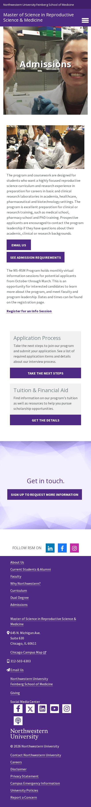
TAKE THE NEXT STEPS (45, 373)
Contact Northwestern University (35, 755)
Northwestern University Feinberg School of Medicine (38, 5)
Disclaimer (18, 769)
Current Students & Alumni (30, 569)
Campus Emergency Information (35, 783)
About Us (17, 562)
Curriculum (18, 590)
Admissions (19, 604)
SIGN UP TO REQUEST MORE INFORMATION (44, 494)
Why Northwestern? (25, 583)
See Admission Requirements (35, 257)
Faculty (15, 576)
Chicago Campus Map (26, 652)
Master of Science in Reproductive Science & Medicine (38, 17)
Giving (15, 693)
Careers (16, 762)
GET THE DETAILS (45, 420)
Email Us (18, 245)
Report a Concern (23, 797)
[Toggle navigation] (85, 20)
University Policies (24, 790)
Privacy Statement (24, 776)
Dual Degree (19, 597)
